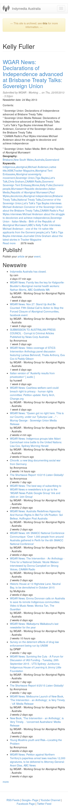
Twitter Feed (44, 803)
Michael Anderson (38, 167)
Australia (39, 159)
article (21, 256)
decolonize (16, 196)
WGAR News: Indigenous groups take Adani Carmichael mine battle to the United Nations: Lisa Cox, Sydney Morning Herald (36, 442)
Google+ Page (30, 800)
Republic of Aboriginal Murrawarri (30, 192)
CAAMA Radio (33, 181)
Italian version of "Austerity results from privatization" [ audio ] (32, 375)
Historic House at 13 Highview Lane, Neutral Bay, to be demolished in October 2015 (35, 585)
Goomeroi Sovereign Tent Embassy (28, 183)
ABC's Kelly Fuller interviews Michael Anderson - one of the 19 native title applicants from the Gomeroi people (32, 228)
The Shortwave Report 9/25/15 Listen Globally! (37, 685)
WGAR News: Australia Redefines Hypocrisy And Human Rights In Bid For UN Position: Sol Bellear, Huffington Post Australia (36, 514)
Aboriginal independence (37, 196)
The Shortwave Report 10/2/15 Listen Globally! (37, 475)
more (6, 781)
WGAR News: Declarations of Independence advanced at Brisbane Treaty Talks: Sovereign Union (33, 74)
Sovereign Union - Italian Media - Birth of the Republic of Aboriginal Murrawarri (32, 221)
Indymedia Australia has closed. (28, 271)
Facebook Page (26, 803)
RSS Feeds (13, 800)
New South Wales (24, 159)
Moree (35, 185)
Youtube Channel (50, 800)
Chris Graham (16, 181)
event (37, 256)
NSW (10, 170)
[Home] (6, 8)
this (45, 23)
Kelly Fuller (46, 185)
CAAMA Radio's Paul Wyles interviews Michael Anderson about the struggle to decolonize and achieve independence (34, 214)
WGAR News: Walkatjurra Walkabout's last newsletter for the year (34, 625)
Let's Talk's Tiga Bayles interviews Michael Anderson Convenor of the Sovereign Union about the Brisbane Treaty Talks (32, 206)
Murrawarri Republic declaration (29, 188)
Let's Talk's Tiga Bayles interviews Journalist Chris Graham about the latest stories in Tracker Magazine (33, 235)
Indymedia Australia (26, 8)
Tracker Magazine (24, 170)
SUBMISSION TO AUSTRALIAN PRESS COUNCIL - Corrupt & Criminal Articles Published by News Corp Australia (32, 333)
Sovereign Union (25, 178)
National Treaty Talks (29, 199)
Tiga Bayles (42, 178)
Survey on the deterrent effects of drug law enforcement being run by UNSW (34, 643)
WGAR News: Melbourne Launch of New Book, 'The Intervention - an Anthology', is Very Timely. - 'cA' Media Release (37, 700)
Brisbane (8, 159)
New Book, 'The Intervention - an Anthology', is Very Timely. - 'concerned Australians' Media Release (37, 721)
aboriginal (21, 167)
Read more (9, 243)
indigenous (9, 167)
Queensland (52, 159)
